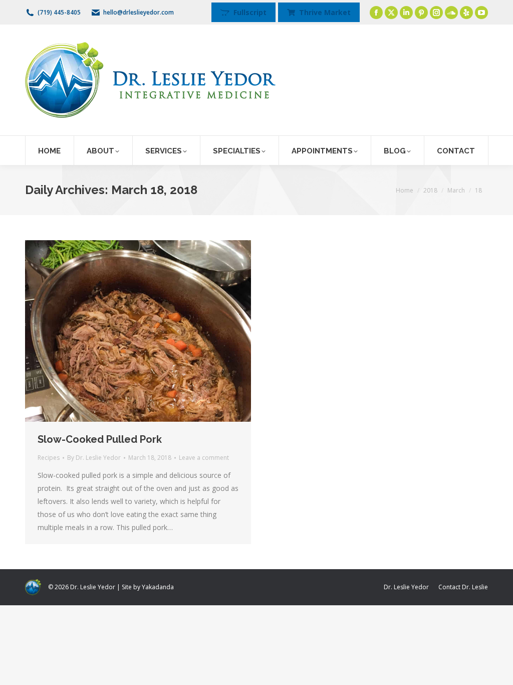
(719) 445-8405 (59, 12)
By (94, 457)
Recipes (49, 457)
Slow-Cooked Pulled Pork (100, 439)
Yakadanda (158, 587)
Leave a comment (204, 457)
